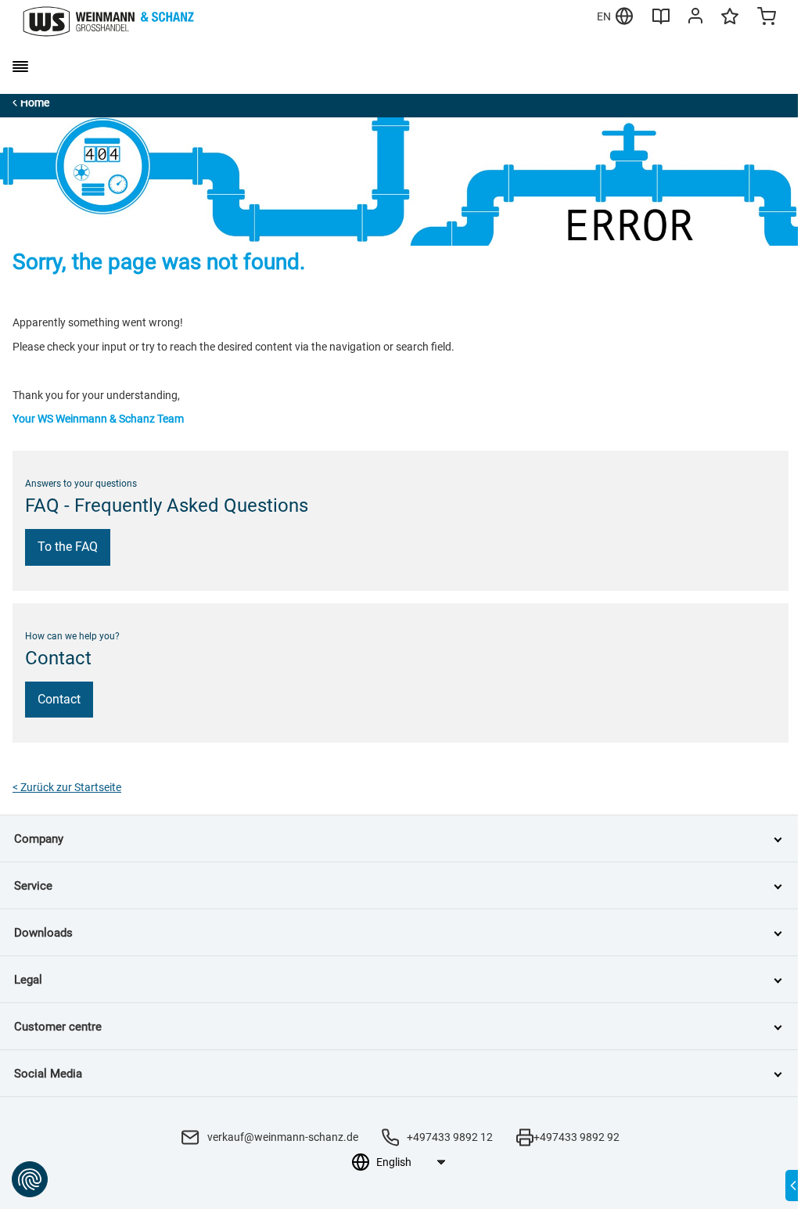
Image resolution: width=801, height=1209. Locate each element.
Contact (59, 699)
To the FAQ (68, 546)
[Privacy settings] (30, 1179)
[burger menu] (20, 66)
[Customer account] (695, 19)
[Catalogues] (661, 22)
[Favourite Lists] (729, 23)
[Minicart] (766, 18)
